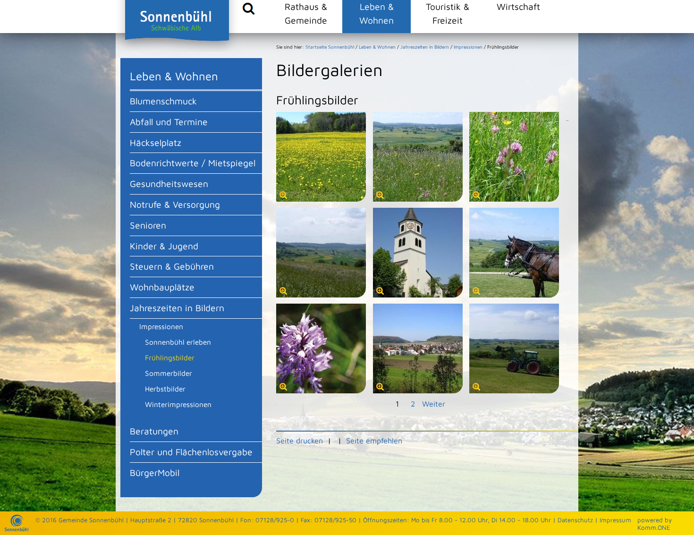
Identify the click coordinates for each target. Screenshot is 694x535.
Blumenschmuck (163, 100)
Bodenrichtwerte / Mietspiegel (192, 162)
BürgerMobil (154, 472)
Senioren (148, 225)
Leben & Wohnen (376, 13)
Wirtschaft (518, 6)
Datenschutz (575, 520)
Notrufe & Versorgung (175, 204)
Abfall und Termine (169, 121)
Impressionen (161, 326)
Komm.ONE (653, 527)
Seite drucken (299, 440)
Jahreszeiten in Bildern (177, 307)
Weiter (433, 403)
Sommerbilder (168, 373)
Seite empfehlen (374, 440)
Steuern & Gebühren (172, 266)
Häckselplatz (155, 142)
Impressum (615, 520)
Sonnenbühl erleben (178, 342)
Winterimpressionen (178, 404)
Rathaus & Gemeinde (306, 13)
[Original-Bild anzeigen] (321, 199)
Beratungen (154, 430)
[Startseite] (16, 529)
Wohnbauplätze (162, 286)
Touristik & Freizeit (447, 13)
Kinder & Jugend (164, 245)
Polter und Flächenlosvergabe (191, 451)
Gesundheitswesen (169, 183)
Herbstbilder (165, 388)
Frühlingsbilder (170, 357)
